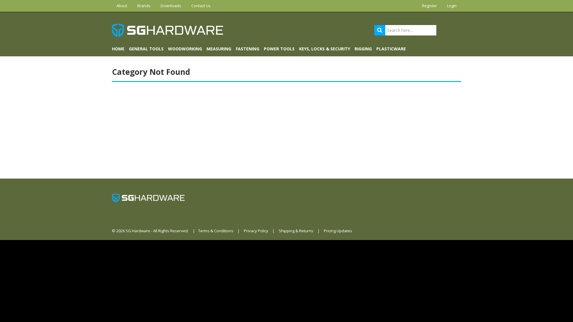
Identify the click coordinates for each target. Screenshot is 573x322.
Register (429, 5)
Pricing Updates (338, 230)
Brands (143, 5)
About (121, 5)
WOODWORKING (185, 49)
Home (118, 49)
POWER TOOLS (279, 49)
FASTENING (247, 49)
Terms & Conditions (215, 230)
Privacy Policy (256, 230)
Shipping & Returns (296, 230)
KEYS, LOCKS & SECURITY (324, 49)
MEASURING (219, 49)
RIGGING (363, 49)
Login (452, 5)
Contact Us (201, 5)
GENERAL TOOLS (146, 49)
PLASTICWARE (391, 49)
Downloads (171, 5)
